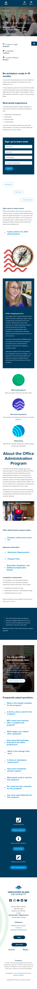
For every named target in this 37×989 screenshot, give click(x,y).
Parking (23, 917)
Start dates (18, 192)
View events (18, 848)
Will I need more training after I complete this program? (17, 722)
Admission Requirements (18, 552)
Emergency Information (24, 973)
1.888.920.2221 (23, 915)
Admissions (8, 184)
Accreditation (9, 973)
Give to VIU (19, 944)
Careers (18, 960)
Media (25, 950)
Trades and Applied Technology (11, 29)
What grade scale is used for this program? (19, 778)
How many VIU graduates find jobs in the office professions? (18, 742)
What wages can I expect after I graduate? (18, 732)
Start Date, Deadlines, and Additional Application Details (18, 567)
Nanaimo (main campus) (18, 925)
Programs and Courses (9, 27)
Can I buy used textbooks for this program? (19, 796)
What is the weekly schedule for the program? (19, 704)
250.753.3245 (13, 915)
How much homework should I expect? (16, 770)
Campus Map (16, 917)
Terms (15, 973)
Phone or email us (18, 830)
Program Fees (14, 559)
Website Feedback (19, 975)
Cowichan (18, 927)
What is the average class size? (18, 752)
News (19, 937)
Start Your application (18, 867)
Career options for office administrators (17, 233)
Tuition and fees (27, 200)
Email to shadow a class (16, 680)
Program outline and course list (19, 538)
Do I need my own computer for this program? (19, 787)
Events (12, 950)
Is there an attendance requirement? (17, 761)
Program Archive (10, 601)
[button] (34, 44)
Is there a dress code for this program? (19, 713)
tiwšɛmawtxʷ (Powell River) (18, 930)
